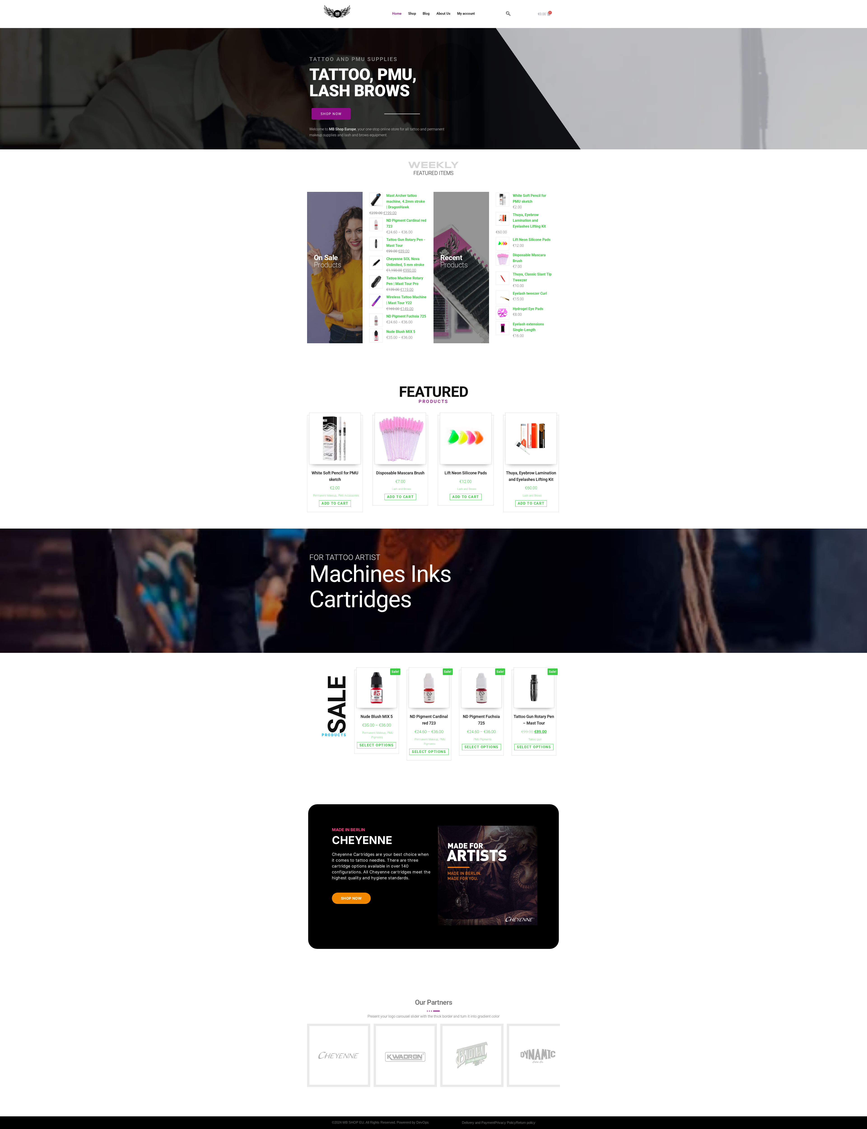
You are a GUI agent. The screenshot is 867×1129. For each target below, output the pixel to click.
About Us (443, 14)
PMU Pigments (483, 739)
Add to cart (335, 503)
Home (396, 14)
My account (466, 14)
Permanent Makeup (324, 495)
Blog (426, 14)
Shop (412, 14)
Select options (376, 745)
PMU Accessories (348, 495)
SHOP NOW (351, 898)
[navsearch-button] (508, 14)
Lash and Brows (401, 489)
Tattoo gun (535, 739)
